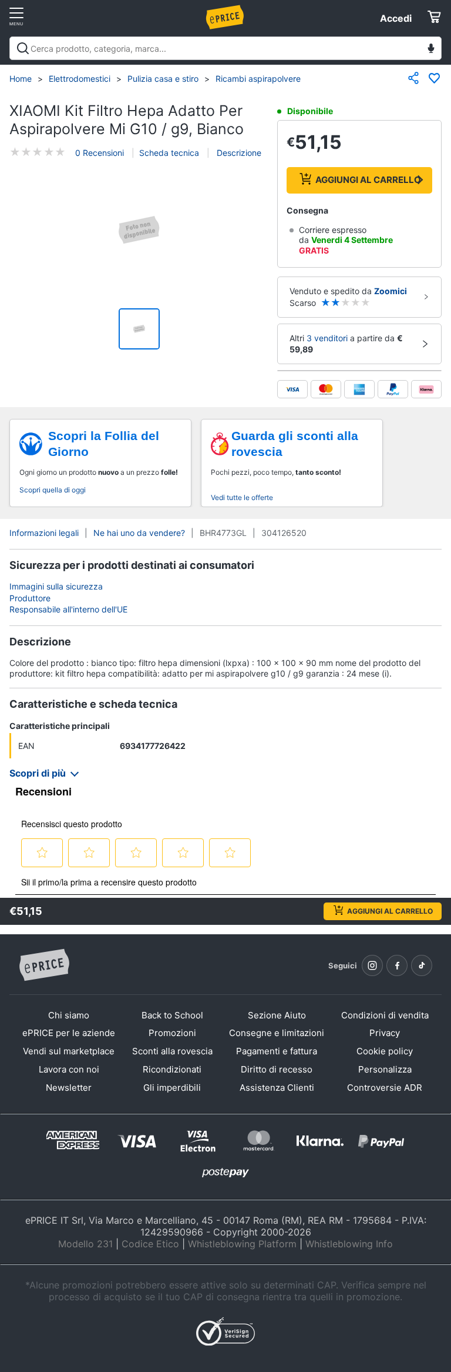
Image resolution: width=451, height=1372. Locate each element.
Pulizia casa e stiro (162, 79)
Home (20, 79)
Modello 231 (85, 1244)
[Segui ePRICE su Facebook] (397, 965)
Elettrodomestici (79, 79)
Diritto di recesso (276, 1069)
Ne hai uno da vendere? (139, 533)
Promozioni (172, 1032)
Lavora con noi (69, 1069)
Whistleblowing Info (349, 1244)
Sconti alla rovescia (172, 1051)
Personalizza (385, 1069)
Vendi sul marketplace (69, 1051)
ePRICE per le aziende (68, 1032)
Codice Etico (150, 1244)
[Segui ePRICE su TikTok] (421, 965)
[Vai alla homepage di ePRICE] (44, 965)
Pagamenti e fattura (276, 1051)
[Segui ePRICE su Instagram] (372, 965)
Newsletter (69, 1087)
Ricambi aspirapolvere (258, 79)
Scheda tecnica (169, 153)
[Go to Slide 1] (139, 328)
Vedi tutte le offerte (242, 497)
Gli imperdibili (172, 1087)
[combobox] (225, 48)
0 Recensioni (99, 153)
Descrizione (237, 153)
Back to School (172, 1015)
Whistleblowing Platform (242, 1244)
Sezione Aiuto (277, 1015)
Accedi (396, 18)
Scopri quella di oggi (52, 489)
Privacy (384, 1032)
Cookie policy (384, 1051)
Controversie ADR (384, 1087)
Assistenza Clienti (277, 1087)
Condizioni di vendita (385, 1015)
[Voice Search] (431, 50)
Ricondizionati (172, 1069)
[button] (139, 231)
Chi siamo (68, 1015)
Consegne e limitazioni (276, 1032)
